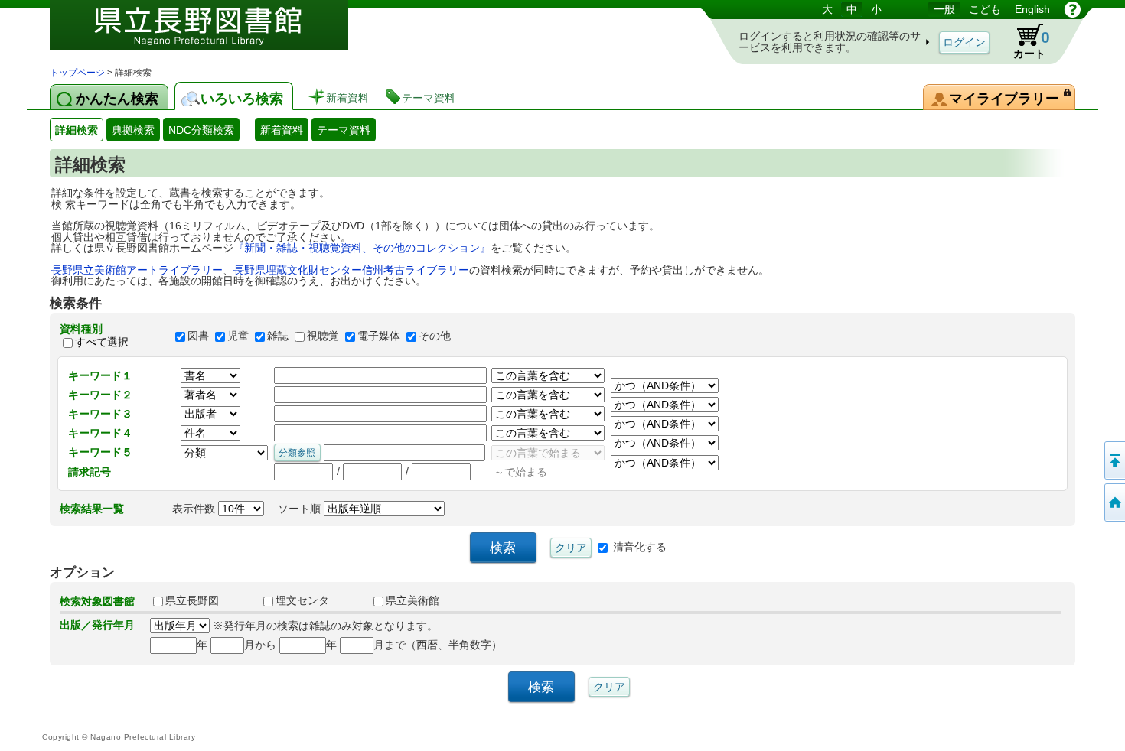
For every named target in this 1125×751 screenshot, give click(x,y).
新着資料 (281, 130)
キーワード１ (100, 375)
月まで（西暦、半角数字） (437, 645)
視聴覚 (323, 336)
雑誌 (278, 336)
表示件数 (195, 508)
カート (1031, 44)
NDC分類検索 (201, 130)
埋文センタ (302, 600)
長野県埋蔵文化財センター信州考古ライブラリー (351, 270)
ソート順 (301, 508)
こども (985, 9)
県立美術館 (412, 600)
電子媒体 (378, 336)
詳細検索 (76, 130)
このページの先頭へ (1113, 460)
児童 (238, 336)
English (1032, 9)
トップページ (77, 72)
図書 (198, 336)
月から (260, 645)
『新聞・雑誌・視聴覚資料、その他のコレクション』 (362, 248)
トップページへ (1113, 502)
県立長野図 (192, 600)
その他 (435, 336)
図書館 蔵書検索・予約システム (210, 32)
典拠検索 (133, 130)
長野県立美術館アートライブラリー (137, 270)
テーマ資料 (343, 130)
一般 (944, 9)
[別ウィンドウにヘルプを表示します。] (1072, 9)
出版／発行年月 (97, 625)
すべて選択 (102, 342)
